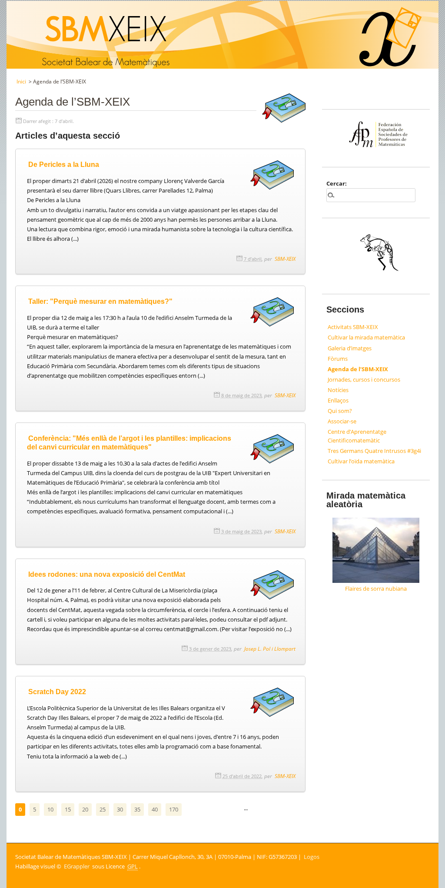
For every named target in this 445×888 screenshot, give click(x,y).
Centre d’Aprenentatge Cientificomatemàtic (357, 436)
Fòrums (338, 359)
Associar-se (342, 421)
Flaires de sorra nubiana (376, 588)
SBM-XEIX (285, 258)
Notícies (338, 390)
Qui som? (340, 411)
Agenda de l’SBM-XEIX (358, 369)
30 (120, 809)
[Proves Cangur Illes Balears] (376, 254)
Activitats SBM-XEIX (353, 327)
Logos (311, 857)
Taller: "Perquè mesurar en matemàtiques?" (100, 301)
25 (103, 809)
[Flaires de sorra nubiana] (376, 550)
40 (155, 809)
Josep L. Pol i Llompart (270, 648)
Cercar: (336, 183)
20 (85, 809)
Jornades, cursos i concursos (364, 379)
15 (68, 809)
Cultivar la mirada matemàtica (366, 337)
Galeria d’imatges (350, 348)
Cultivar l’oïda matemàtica (361, 461)
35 (137, 809)
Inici (21, 81)
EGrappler (77, 866)
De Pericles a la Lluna (63, 164)
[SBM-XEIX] (8, 4)
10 (50, 809)
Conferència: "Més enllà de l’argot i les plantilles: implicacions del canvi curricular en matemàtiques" (129, 442)
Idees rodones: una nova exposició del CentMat (106, 574)
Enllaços (338, 400)
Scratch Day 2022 (57, 691)
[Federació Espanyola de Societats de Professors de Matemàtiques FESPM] (376, 121)
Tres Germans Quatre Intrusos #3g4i (374, 451)
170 (173, 809)
